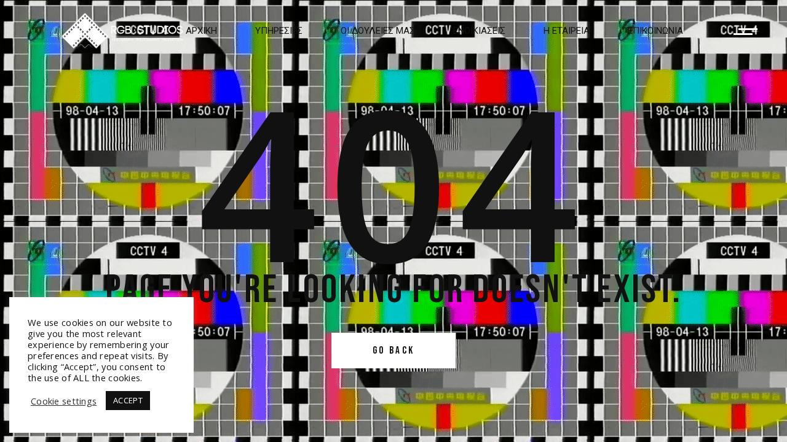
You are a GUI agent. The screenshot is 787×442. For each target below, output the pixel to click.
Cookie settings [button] (64, 400)
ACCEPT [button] (128, 400)
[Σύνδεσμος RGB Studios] (745, 31)
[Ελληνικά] (122, 30)
